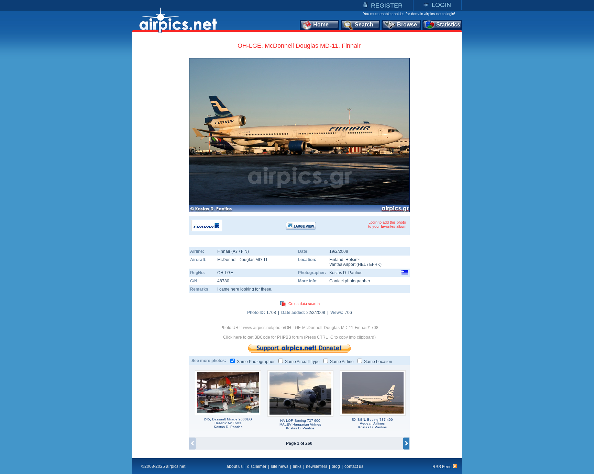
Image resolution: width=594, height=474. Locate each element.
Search (364, 24)
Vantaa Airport (342, 264)
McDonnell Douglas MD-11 (242, 259)
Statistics (448, 24)
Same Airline (342, 361)
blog (336, 466)
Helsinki (353, 259)
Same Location (378, 361)
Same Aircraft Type (302, 361)
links (297, 466)
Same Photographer (256, 361)
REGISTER (387, 5)
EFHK (374, 264)
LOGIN (441, 4)
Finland (336, 259)
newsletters (316, 466)
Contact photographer (349, 281)
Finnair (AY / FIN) (233, 251)
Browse (407, 24)
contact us (353, 466)
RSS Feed (442, 466)
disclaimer (256, 466)
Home (321, 24)
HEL (362, 264)
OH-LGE (225, 272)
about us (235, 466)
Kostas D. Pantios (345, 272)
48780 (223, 281)
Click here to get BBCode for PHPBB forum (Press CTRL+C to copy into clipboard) (299, 337)
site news (279, 466)
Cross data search (304, 304)
